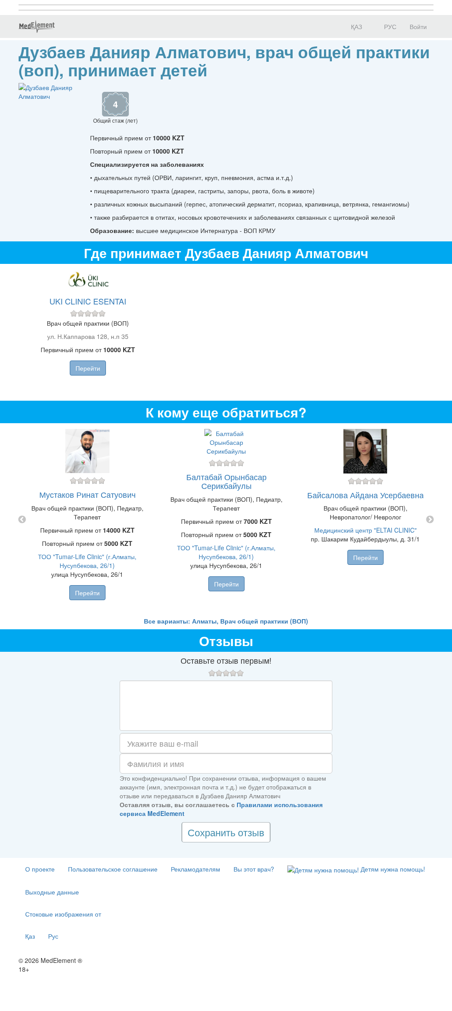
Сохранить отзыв (226, 832)
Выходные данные (52, 891)
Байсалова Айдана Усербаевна (365, 494)
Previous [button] (22, 519)
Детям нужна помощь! (392, 868)
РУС (389, 26)
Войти (418, 26)
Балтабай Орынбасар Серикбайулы (226, 481)
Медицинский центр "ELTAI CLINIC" (365, 530)
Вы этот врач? (254, 868)
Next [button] (430, 519)
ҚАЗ (355, 26)
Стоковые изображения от (63, 914)
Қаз (30, 936)
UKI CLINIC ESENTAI (87, 301)
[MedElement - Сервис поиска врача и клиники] (36, 26)
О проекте (40, 868)
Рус (53, 936)
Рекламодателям (195, 868)
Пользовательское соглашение (113, 868)
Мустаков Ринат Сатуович (87, 494)
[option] (226, 520)
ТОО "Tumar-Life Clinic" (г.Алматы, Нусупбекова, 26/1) (87, 561)
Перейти (87, 368)
